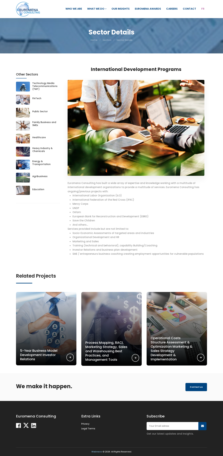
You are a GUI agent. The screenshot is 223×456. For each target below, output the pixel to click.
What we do (95, 9)
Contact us (196, 387)
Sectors (107, 40)
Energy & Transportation (41, 163)
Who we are (73, 9)
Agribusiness (40, 176)
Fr (202, 9)
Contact (189, 9)
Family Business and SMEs (44, 124)
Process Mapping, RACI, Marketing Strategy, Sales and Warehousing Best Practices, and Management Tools (106, 351)
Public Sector (40, 111)
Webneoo (96, 451)
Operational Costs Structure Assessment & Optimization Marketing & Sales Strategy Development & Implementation (171, 348)
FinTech (36, 98)
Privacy (85, 423)
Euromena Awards (148, 9)
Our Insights (121, 9)
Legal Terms (88, 428)
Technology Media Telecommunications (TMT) (44, 86)
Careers (172, 9)
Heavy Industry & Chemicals (42, 150)
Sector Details (124, 40)
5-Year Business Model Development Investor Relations (38, 354)
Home (94, 40)
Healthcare (39, 137)
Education (38, 189)
